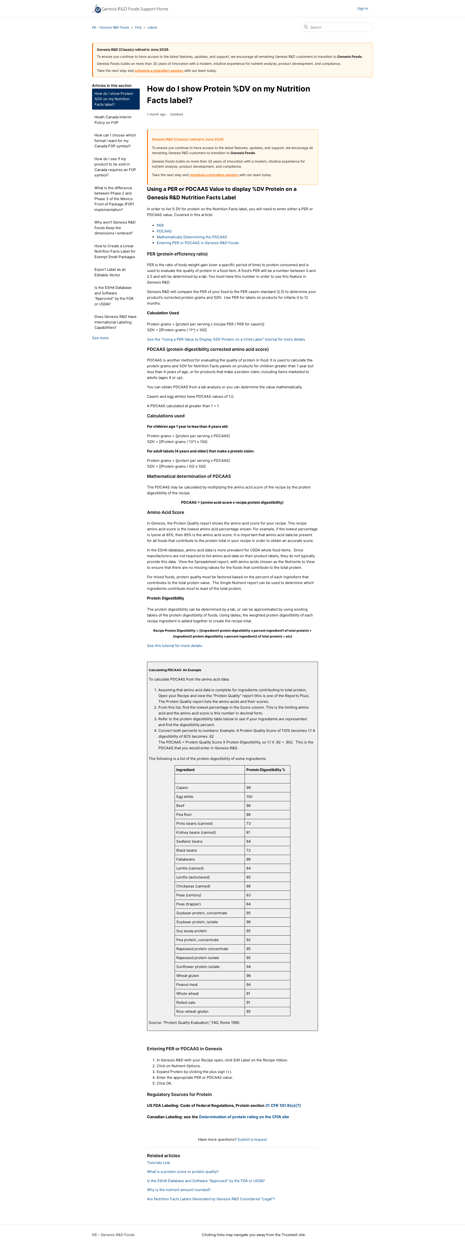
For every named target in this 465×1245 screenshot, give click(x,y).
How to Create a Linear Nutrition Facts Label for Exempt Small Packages (115, 251)
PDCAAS (164, 231)
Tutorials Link (158, 1162)
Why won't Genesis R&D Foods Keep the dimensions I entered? (115, 227)
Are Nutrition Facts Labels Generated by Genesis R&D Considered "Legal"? (211, 1199)
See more (100, 338)
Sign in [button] (362, 8)
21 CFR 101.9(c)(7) (283, 1105)
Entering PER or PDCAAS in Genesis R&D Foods (198, 242)
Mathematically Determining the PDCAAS (192, 237)
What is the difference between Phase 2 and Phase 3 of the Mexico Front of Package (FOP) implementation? (114, 199)
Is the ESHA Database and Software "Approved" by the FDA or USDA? (113, 295)
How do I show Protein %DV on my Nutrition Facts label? (113, 99)
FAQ (138, 27)
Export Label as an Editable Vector (110, 272)
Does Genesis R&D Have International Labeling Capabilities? (115, 322)
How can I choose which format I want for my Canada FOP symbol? (115, 140)
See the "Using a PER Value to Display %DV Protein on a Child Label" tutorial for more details (226, 339)
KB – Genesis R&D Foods (110, 27)
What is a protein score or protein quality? (183, 1171)
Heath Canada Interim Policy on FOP (113, 120)
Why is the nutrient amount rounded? (179, 1189)
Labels (152, 27)
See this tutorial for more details (174, 645)
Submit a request (252, 1139)
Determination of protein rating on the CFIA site (244, 1116)
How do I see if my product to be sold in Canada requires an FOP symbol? (115, 167)
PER (160, 225)
